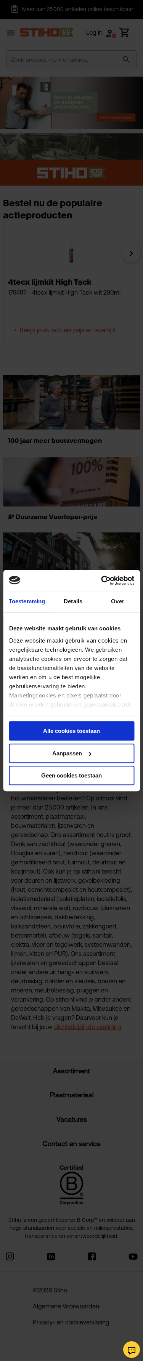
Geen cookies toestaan (71, 775)
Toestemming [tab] (27, 601)
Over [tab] (117, 601)
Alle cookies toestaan (71, 731)
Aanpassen (67, 753)
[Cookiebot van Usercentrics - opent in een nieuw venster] (101, 580)
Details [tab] (73, 601)
